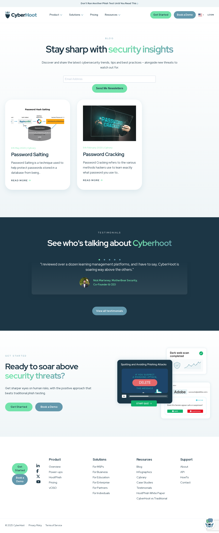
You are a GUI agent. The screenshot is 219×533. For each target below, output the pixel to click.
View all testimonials (109, 311)
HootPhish (55, 477)
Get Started (160, 14)
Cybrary (31, 148)
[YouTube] (38, 481)
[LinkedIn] (38, 466)
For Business (100, 472)
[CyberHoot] (21, 15)
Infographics (144, 472)
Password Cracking (103, 154)
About (184, 466)
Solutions (74, 14)
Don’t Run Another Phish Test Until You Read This (109, 3)
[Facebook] (37, 471)
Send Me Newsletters (109, 88)
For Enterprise (101, 482)
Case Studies (145, 482)
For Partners (100, 488)
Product (54, 14)
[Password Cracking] (109, 143)
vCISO (53, 488)
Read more (20, 180)
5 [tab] (131, 261)
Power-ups (55, 472)
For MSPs (98, 466)
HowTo (184, 477)
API (182, 472)
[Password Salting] (37, 144)
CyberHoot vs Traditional (152, 498)
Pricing (94, 14)
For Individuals (101, 493)
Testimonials (144, 488)
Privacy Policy (35, 525)
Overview (55, 466)
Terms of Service (54, 525)
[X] (38, 476)
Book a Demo (185, 14)
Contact (185, 482)
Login (211, 15)
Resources (111, 14)
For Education (101, 477)
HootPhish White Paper (151, 493)
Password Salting (29, 154)
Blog (139, 466)
